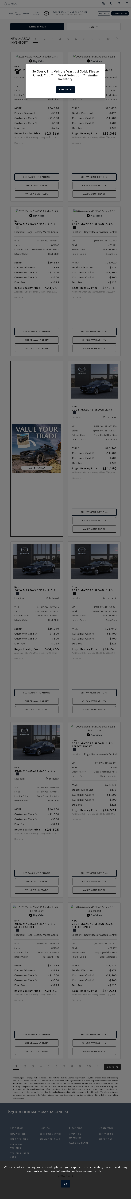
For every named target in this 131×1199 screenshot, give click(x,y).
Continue (65, 89)
